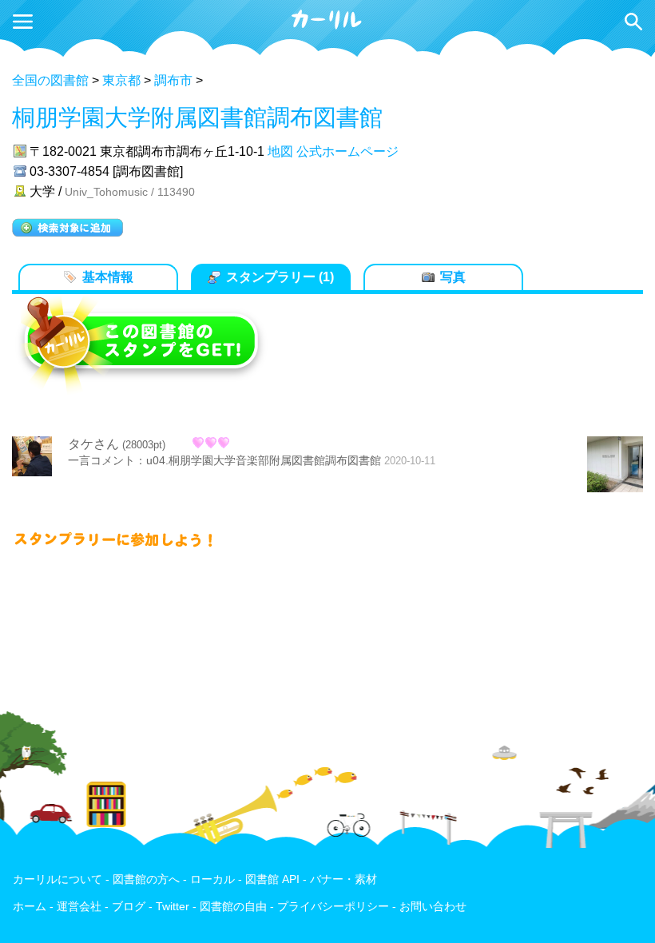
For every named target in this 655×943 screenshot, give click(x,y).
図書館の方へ (146, 879)
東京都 (121, 80)
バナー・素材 (343, 879)
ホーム (29, 907)
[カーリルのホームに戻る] (327, 27)
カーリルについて (57, 879)
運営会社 (79, 907)
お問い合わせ (432, 907)
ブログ (128, 907)
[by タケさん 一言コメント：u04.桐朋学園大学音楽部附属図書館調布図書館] (615, 465)
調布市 (173, 80)
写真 (453, 277)
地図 (280, 151)
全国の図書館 (50, 80)
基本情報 (107, 277)
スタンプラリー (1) (280, 277)
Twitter (172, 907)
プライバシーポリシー (333, 907)
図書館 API (272, 879)
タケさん (93, 444)
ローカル (212, 879)
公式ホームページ (347, 151)
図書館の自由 (233, 907)
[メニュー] (22, 21)
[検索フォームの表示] (633, 21)
